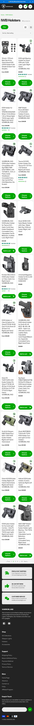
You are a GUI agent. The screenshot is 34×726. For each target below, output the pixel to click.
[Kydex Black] (14, 303)
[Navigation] (30, 6)
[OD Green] (14, 419)
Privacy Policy (6, 664)
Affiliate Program (7, 689)
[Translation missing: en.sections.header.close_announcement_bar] (33, 2)
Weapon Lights (7, 638)
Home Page (6, 678)
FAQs (3, 686)
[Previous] (4, 2)
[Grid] (25, 27)
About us (5, 681)
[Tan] (14, 416)
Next (25, 561)
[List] (31, 27)
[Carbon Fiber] (31, 43)
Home (2, 15)
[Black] (31, 41)
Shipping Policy (7, 655)
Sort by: (4, 33)
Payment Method (7, 661)
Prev (8, 561)
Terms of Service (7, 667)
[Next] (30, 2)
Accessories (6, 644)
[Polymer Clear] (14, 305)
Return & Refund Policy (9, 658)
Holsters (4, 641)
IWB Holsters (9, 15)
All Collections (6, 635)
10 (22, 561)
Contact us (5, 684)
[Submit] (30, 709)
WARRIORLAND (10, 719)
